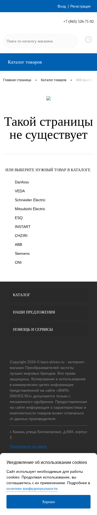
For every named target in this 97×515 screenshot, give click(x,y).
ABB (18, 244)
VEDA (20, 191)
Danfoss (22, 182)
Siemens (22, 253)
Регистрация (80, 6)
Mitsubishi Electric (30, 209)
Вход (62, 6)
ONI (18, 262)
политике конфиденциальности (32, 489)
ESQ (19, 218)
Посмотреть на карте (28, 446)
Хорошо (48, 502)
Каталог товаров (24, 62)
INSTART (23, 227)
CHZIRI (21, 235)
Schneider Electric (30, 200)
